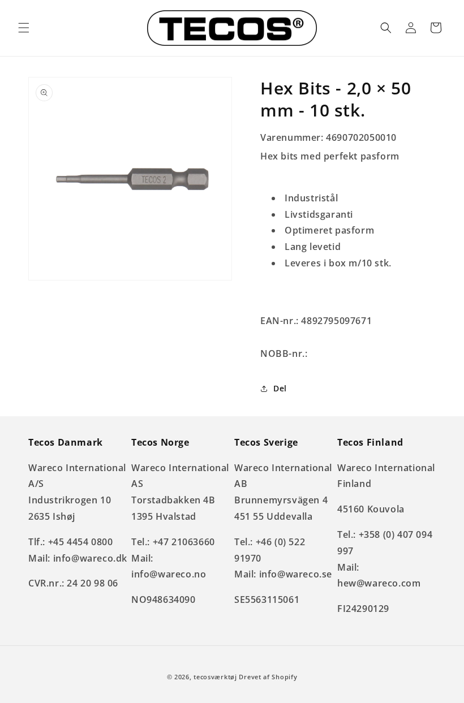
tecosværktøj (215, 676)
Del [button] (280, 388)
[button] (23, 27)
